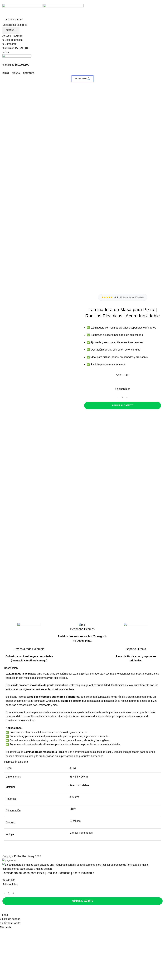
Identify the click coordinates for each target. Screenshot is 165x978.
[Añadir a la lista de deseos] (15, 909)
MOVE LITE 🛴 (82, 78)
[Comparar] (6, 909)
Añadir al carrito (122, 405)
